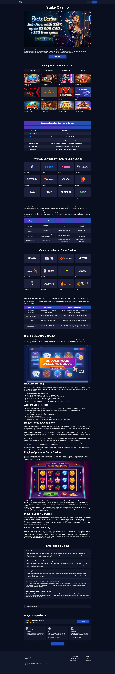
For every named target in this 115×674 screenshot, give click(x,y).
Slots (82, 70)
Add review (83, 621)
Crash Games (65, 70)
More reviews (57, 643)
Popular (31, 70)
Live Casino (48, 70)
